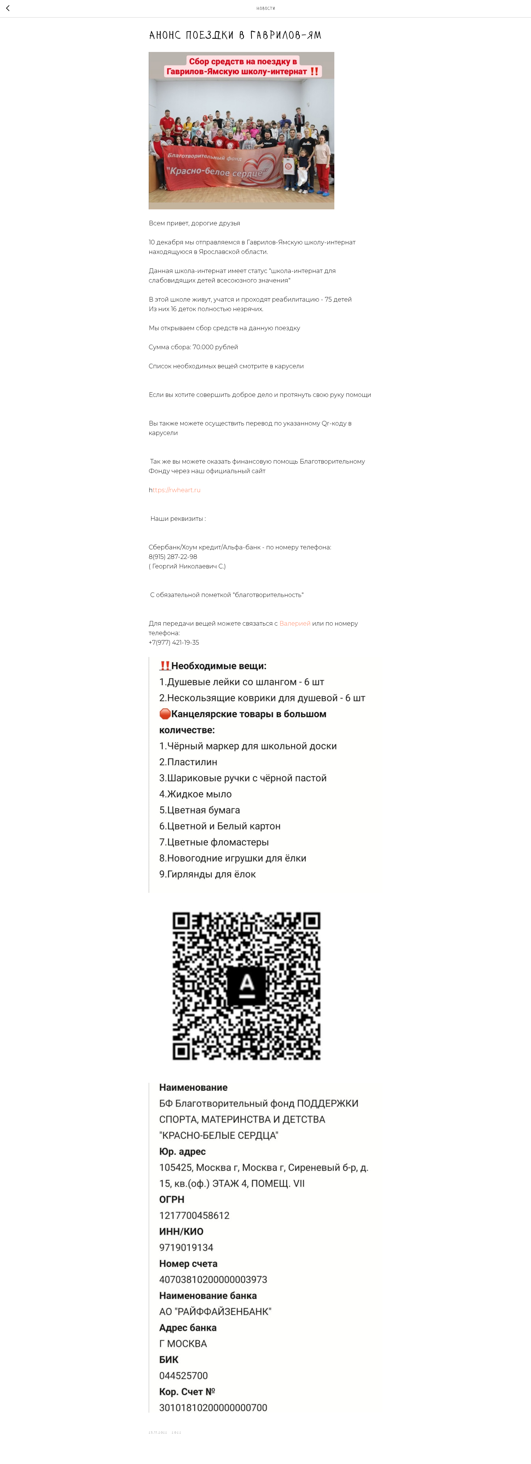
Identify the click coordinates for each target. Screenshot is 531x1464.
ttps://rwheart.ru (177, 490)
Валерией (295, 623)
